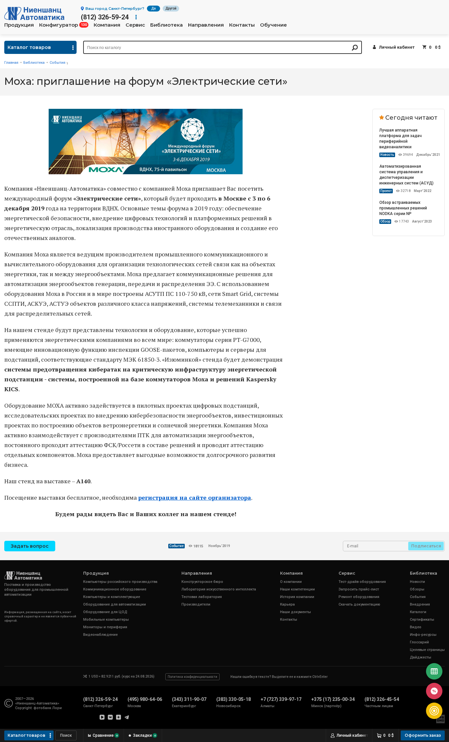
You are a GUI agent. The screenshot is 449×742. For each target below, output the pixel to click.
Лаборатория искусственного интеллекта (218, 589)
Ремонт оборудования (359, 597)
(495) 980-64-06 (145, 699)
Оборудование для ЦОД (105, 612)
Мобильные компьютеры (106, 619)
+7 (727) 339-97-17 (281, 699)
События (57, 62)
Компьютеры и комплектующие (111, 597)
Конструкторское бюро (202, 582)
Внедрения (420, 604)
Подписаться (426, 545)
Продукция (19, 25)
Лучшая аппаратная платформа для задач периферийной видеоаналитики (400, 138)
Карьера (287, 604)
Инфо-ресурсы (423, 635)
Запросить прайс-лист (359, 589)
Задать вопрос (30, 546)
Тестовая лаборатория (201, 597)
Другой (171, 8)
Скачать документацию (359, 604)
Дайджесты (420, 657)
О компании (291, 582)
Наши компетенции (297, 589)
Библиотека (166, 25)
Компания (107, 25)
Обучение (273, 25)
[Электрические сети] (146, 172)
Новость (387, 154)
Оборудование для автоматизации (114, 604)
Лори (57, 708)
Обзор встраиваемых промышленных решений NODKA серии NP (403, 208)
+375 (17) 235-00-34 (333, 699)
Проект (386, 191)
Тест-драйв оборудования (362, 582)
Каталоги (418, 612)
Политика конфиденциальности (192, 677)
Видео (415, 627)
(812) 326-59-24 (105, 17)
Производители (195, 604)
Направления (206, 25)
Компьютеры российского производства (120, 582)
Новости (417, 582)
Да (153, 8)
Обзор (385, 221)
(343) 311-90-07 (189, 699)
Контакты (242, 25)
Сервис (135, 25)
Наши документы (295, 612)
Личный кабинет (396, 47)
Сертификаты (422, 619)
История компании (297, 597)
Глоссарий (419, 642)
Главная (11, 62)
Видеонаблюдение (100, 635)
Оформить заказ (423, 735)
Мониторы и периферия (105, 627)
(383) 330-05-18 (233, 699)
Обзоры (417, 589)
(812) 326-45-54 (382, 699)
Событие (176, 546)
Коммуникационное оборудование (114, 589)
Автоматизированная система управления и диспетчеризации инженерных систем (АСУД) (406, 174)
